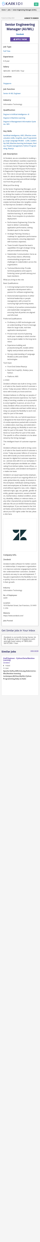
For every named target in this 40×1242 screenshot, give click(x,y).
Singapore (7, 83)
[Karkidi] (12, 4)
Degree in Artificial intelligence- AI (16, 114)
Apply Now (21, 39)
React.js (11, 148)
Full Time (6, 51)
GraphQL (18, 138)
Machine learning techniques (21, 143)
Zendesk (20, 34)
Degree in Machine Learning (14, 118)
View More (34, 651)
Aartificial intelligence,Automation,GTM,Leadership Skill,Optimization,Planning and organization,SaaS (20, 675)
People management (15, 146)
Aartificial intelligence (11, 135)
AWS (22, 135)
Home (4, 10)
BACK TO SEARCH (32, 18)
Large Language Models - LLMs (17, 141)
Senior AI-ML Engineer (12, 93)
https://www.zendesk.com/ (13, 616)
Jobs (9, 10)
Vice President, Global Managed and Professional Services (18, 659)
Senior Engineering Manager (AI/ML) (25, 10)
